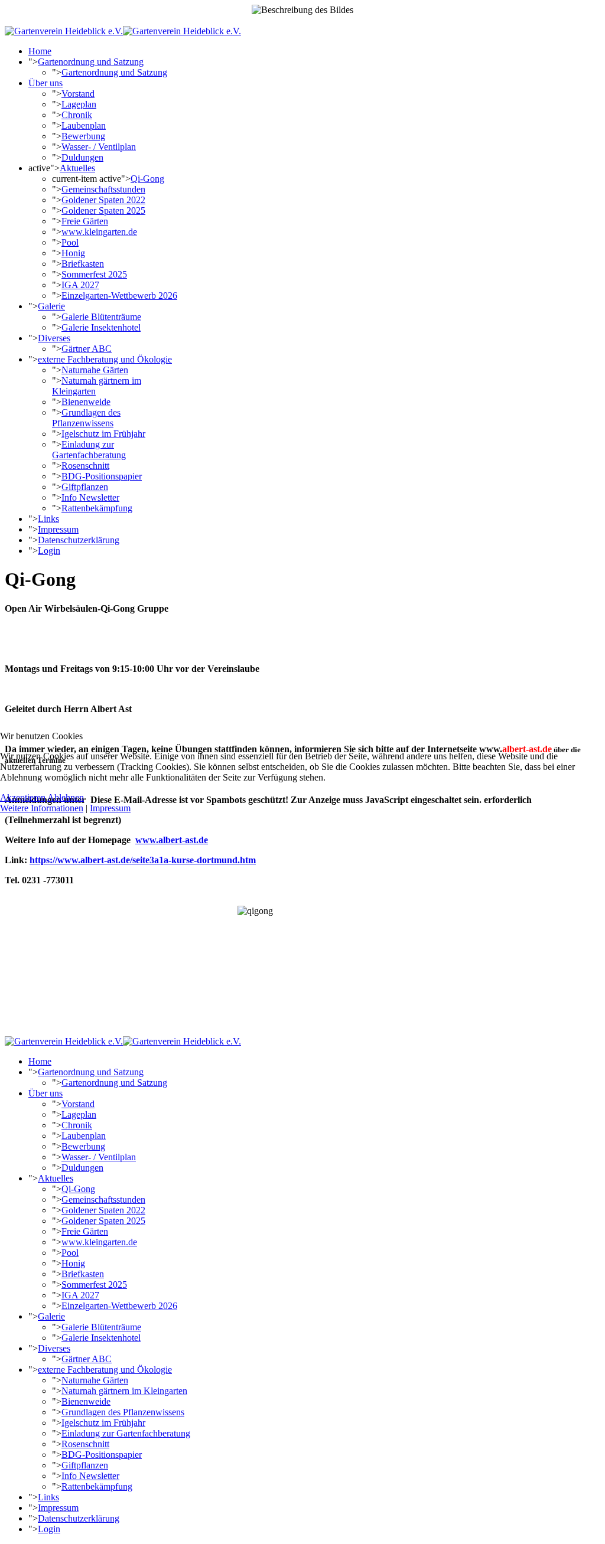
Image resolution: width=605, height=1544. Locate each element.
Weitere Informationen (41, 808)
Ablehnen (65, 797)
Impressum (110, 808)
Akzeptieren (22, 797)
